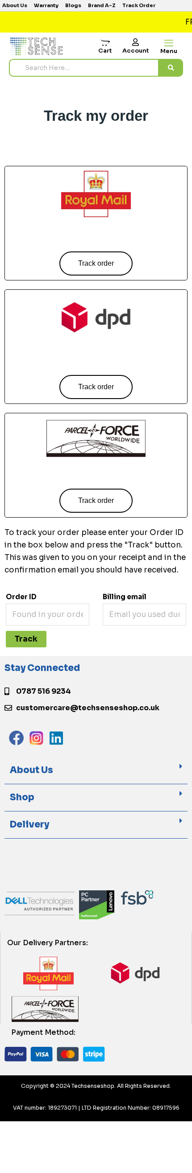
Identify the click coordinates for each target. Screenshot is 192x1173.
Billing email (124, 597)
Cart (105, 50)
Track (26, 639)
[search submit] (171, 68)
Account (135, 50)
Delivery (29, 824)
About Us (31, 770)
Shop (22, 797)
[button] (96, 770)
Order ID (21, 597)
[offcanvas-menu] (168, 43)
